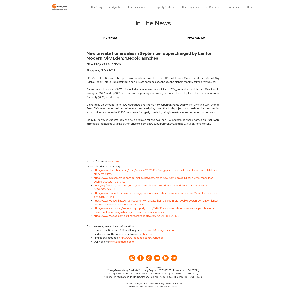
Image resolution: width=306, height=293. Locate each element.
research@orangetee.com (160, 230)
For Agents (114, 7)
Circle (250, 7)
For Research (213, 7)
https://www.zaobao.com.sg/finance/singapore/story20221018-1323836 (136, 216)
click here (113, 161)
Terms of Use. (136, 286)
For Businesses (137, 7)
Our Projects (189, 7)
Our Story (96, 7)
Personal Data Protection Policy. (160, 286)
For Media (234, 7)
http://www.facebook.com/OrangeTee (141, 238)
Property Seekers (164, 7)
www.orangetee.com (121, 241)
